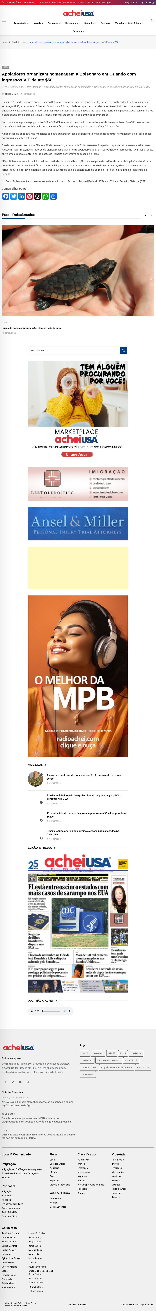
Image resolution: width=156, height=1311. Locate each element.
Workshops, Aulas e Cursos (129, 23)
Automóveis (20, 23)
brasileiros (136, 1053)
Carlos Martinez (9, 1246)
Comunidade (8, 1114)
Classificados (87, 1154)
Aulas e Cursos (119, 1189)
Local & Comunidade (16, 1154)
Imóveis (37, 23)
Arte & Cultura (60, 1193)
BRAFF (111, 1053)
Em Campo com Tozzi (12, 1204)
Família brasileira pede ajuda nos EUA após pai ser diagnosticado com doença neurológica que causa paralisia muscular (36, 1121)
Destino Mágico (9, 1267)
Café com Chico (9, 1216)
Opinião (32, 1262)
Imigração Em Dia (36, 1233)
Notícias (6, 1177)
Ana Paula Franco (10, 1233)
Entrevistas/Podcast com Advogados (20, 1173)
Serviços (105, 23)
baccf (85, 1053)
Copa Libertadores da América (116, 1067)
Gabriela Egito (8, 1283)
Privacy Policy (30, 1303)
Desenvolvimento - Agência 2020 (137, 1304)
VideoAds (118, 1154)
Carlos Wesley (9, 1250)
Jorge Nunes (34, 1246)
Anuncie (82, 1193)
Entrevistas (7, 1195)
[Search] (152, 20)
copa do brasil (89, 1067)
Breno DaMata (9, 1241)
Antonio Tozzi (8, 1237)
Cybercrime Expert (11, 1258)
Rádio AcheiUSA (9, 1212)
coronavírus (88, 1074)
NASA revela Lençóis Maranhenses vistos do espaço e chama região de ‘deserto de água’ (67, 2)
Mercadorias (71, 23)
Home (5, 42)
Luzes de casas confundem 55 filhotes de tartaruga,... (32, 328)
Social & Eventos (58, 1207)
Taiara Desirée (35, 1287)
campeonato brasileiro (109, 1060)
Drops (5, 1271)
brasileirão (87, 1060)
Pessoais (77, 31)
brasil (123, 1053)
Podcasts (8, 1186)
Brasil (5, 1098)
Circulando (7, 1254)
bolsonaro (98, 1053)
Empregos (53, 23)
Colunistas (9, 1228)
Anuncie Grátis (17, 1303)
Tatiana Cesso (35, 1291)
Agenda (53, 1203)
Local (23, 42)
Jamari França (35, 1237)
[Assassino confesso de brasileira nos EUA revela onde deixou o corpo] (35, 779)
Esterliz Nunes (9, 1275)
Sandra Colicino (36, 1282)
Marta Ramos (35, 1258)
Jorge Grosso (35, 1241)
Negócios (89, 23)
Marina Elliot (34, 1254)
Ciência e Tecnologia (60, 1185)
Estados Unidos (19, 1098)
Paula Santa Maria (37, 1267)
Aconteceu (55, 1198)
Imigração (9, 1164)
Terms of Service (12, 1306)
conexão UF (131, 1060)
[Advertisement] (78, 568)
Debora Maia (11, 94)
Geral (14, 42)
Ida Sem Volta (8, 1287)
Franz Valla (7, 1279)
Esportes (54, 1180)
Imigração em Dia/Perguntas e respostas (22, 1169)
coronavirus (143, 1067)
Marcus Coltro (35, 1250)
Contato (23, 1306)
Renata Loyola (35, 1278)
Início (7, 1303)
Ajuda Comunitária (11, 1208)
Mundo (53, 1172)
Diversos (116, 1185)
